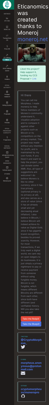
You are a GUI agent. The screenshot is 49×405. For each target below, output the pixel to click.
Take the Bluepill (31, 324)
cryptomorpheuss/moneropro (31, 390)
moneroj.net (32, 39)
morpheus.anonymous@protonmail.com (31, 366)
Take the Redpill (31, 318)
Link (34, 78)
